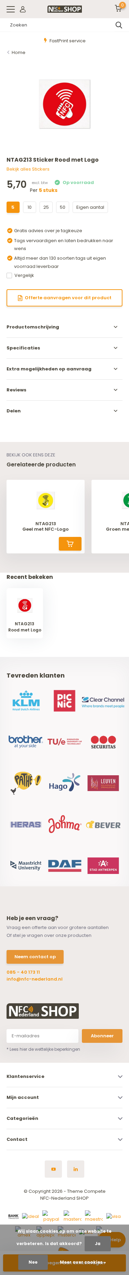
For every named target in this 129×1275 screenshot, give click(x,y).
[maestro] (94, 1216)
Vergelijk (24, 275)
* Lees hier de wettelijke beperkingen (43, 1049)
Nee (33, 1262)
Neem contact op (35, 956)
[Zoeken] (119, 25)
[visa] (113, 1216)
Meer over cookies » (83, 1262)
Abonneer (102, 1036)
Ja (97, 1243)
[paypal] (51, 1216)
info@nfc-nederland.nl (35, 979)
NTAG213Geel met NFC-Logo (45, 526)
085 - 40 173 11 (23, 972)
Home (18, 52)
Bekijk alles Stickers (28, 169)
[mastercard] (72, 1216)
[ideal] (30, 1216)
